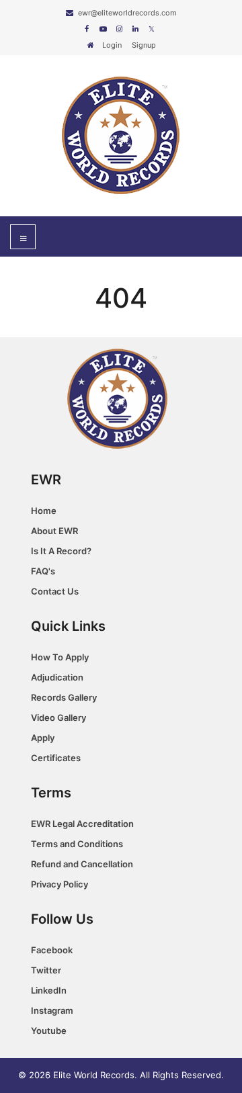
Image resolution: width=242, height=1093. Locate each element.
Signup (144, 45)
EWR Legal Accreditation (82, 823)
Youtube (49, 1030)
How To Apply (60, 657)
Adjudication (57, 677)
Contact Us (55, 591)
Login (112, 45)
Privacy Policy (59, 884)
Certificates (56, 757)
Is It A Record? (61, 550)
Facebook (52, 950)
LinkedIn (49, 990)
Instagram (52, 1010)
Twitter (46, 970)
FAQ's (43, 571)
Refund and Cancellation (82, 864)
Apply (42, 737)
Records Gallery (64, 697)
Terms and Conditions (77, 843)
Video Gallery (58, 717)
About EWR (54, 530)
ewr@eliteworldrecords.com (127, 12)
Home (43, 510)
